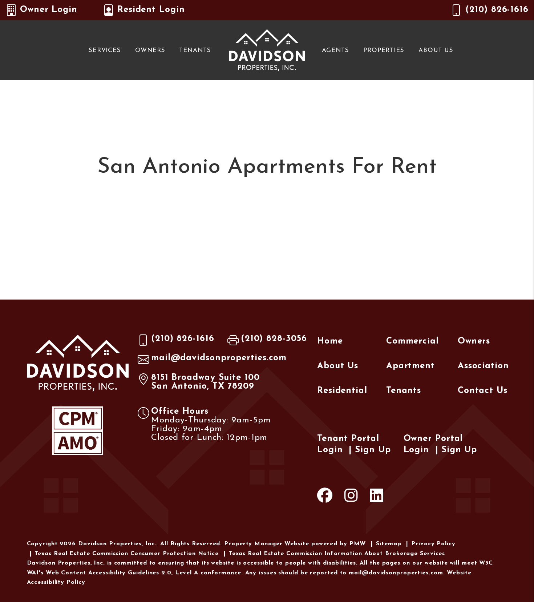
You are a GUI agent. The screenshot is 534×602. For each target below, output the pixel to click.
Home (330, 341)
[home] (267, 49)
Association (483, 366)
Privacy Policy (433, 544)
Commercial (412, 341)
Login (330, 450)
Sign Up (373, 450)
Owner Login (48, 9)
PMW (357, 544)
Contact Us (482, 390)
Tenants (195, 50)
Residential (342, 390)
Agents (335, 50)
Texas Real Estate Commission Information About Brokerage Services (337, 554)
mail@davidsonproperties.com (219, 358)
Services (105, 50)
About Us (435, 50)
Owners (150, 50)
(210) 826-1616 (497, 9)
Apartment (410, 366)
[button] (325, 497)
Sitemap (388, 544)
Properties (383, 50)
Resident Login (151, 9)
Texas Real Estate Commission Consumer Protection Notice (127, 554)
